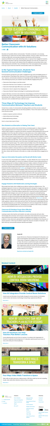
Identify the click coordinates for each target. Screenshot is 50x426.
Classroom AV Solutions (9, 209)
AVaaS (15, 404)
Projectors (28, 412)
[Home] (7, 3)
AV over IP (16, 406)
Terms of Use (22, 424)
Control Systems (29, 404)
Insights (16, 8)
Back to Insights (38, 13)
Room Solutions (17, 398)
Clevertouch (39, 198)
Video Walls (28, 414)
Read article (5, 300)
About (9, 8)
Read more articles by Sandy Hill (25, 251)
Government (41, 402)
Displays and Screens (30, 406)
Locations (5, 403)
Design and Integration (18, 400)
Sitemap (27, 424)
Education (41, 400)
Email (4, 401)
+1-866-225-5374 (6, 399)
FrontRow (22, 168)
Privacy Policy (16, 424)
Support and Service (18, 402)
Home (3, 8)
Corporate (41, 398)
